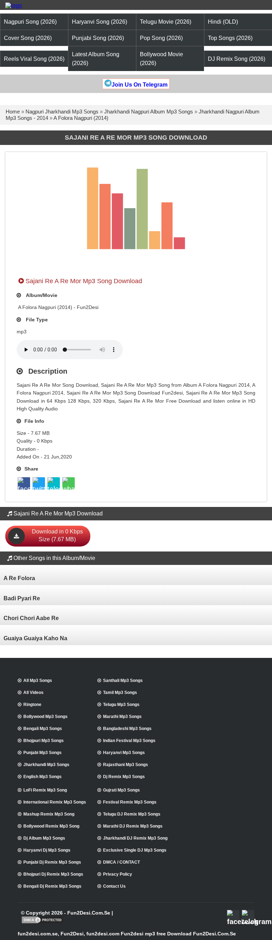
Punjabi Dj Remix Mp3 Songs (52, 862)
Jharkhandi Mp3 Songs (46, 764)
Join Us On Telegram (140, 85)
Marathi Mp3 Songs (122, 716)
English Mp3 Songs (42, 776)
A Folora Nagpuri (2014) (80, 118)
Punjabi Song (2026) (98, 38)
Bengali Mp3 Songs (42, 728)
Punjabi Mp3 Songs (42, 752)
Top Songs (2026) (230, 38)
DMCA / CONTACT (121, 862)
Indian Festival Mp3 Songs (129, 740)
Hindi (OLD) (223, 22)
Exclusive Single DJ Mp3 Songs (134, 850)
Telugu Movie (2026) (165, 22)
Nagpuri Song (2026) (30, 22)
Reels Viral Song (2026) (34, 59)
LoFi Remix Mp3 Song (45, 790)
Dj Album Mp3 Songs (44, 838)
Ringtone (32, 704)
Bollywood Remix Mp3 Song (51, 826)
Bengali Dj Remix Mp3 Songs (52, 886)
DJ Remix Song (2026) (236, 59)
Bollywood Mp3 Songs (45, 716)
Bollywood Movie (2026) (161, 58)
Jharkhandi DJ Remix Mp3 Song (135, 838)
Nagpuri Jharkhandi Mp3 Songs (62, 112)
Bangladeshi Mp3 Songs (127, 728)
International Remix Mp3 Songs (54, 802)
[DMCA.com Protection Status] (42, 922)
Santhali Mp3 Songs (123, 680)
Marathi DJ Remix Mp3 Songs (133, 826)
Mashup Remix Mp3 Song (48, 814)
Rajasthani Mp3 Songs (125, 764)
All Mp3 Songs (37, 680)
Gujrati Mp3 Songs (121, 790)
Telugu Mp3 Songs (121, 704)
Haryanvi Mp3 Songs (124, 752)
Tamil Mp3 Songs (120, 692)
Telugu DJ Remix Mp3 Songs (131, 814)
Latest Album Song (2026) (95, 58)
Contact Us (114, 886)
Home (13, 112)
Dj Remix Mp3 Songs (124, 776)
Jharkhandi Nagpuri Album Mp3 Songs (148, 112)
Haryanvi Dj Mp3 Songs (46, 850)
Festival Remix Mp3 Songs (130, 802)
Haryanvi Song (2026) (99, 22)
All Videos (33, 692)
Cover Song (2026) (28, 38)
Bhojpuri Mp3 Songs (43, 740)
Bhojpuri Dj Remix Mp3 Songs (53, 874)
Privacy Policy (117, 874)
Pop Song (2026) (161, 38)
